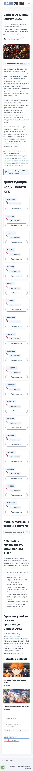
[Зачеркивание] (12, 730)
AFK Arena (7, 158)
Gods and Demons (14, 160)
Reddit (11, 639)
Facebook (9, 636)
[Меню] (29, 3)
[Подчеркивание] (10, 730)
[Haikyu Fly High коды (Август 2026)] (16, 670)
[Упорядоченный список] (14, 730)
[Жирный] (5, 730)
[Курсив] (7, 730)
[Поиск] (25, 3)
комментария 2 (14, 40)
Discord (25, 639)
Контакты (28, 769)
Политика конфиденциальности (20, 766)
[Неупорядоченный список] (16, 730)
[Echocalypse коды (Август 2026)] (16, 696)
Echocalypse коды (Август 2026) (16, 706)
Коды (5, 40)
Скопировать (17, 208)
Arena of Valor (14, 165)
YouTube (17, 639)
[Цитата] (18, 730)
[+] (21, 730)
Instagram (17, 636)
